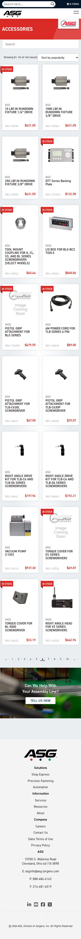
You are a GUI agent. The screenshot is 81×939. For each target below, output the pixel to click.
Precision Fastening (41, 781)
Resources (40, 807)
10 (67, 659)
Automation (40, 787)
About (40, 813)
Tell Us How (41, 701)
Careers (41, 826)
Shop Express (40, 774)
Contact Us (40, 833)
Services (40, 800)
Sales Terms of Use (40, 839)
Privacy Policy (40, 845)
